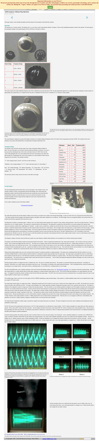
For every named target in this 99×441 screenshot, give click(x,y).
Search (93, 438)
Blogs (59, 9)
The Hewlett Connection (27, 205)
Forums (52, 9)
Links (65, 9)
